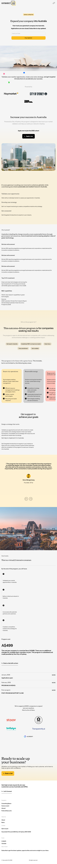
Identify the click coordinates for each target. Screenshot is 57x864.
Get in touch (4, 828)
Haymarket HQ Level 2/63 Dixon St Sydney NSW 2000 (16, 832)
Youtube (3, 843)
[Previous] (26, 499)
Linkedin (3, 841)
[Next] (31, 499)
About (3, 820)
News (3, 822)
